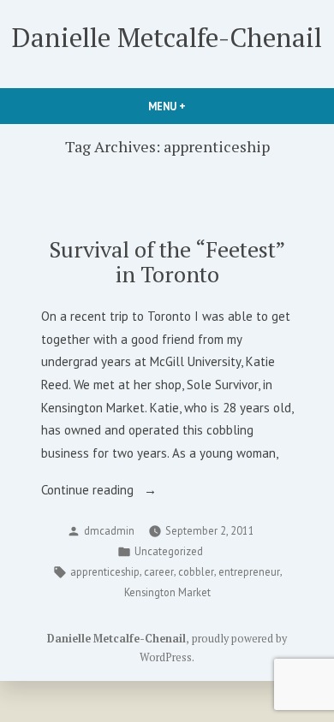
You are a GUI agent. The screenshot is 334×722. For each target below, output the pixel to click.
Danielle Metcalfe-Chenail (167, 37)
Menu (196, 106)
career (159, 571)
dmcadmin (109, 530)
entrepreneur (249, 571)
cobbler (196, 571)
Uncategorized (168, 551)
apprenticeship (105, 571)
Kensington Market (167, 592)
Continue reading (114, 491)
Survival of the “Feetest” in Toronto (167, 261)
